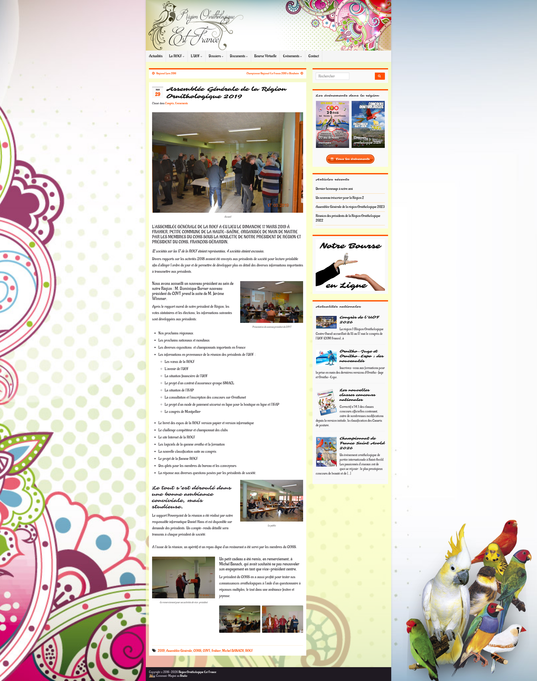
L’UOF (196, 56)
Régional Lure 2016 (166, 73)
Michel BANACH (233, 650)
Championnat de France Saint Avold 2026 (362, 443)
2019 (161, 650)
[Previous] (324, 124)
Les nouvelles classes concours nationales (357, 395)
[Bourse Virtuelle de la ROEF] (350, 264)
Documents (238, 56)
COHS (197, 650)
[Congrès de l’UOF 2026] (327, 322)
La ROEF (176, 56)
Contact (313, 56)
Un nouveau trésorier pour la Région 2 (340, 198)
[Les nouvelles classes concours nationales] (327, 402)
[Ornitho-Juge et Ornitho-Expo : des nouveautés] (327, 358)
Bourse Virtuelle (265, 56)
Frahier (216, 650)
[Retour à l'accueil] (268, 25)
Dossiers (215, 56)
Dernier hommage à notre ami (334, 189)
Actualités (156, 56)
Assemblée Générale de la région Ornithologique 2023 (350, 207)
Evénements (291, 56)
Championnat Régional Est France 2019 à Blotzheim (272, 73)
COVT (206, 650)
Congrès (169, 103)
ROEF (249, 650)
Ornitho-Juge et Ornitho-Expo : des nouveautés (362, 356)
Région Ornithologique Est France (197, 672)
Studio (183, 676)
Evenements (181, 103)
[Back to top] (527, 671)
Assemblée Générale (179, 650)
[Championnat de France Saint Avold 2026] (327, 452)
